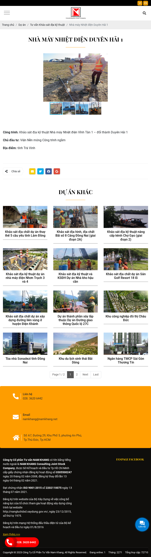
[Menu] (7, 13)
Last (96, 374)
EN (145, 3)
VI (140, 3)
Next (85, 374)
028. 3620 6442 (26, 542)
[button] (144, 57)
